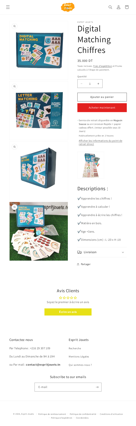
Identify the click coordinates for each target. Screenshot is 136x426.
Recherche (75, 348)
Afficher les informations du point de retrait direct (100, 142)
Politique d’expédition (61, 417)
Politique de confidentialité (83, 414)
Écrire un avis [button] (68, 312)
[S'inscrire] (97, 387)
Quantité (82, 76)
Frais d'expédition (102, 66)
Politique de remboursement (52, 414)
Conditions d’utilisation (111, 414)
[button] (8, 7)
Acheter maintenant (102, 107)
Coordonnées (82, 417)
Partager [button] (86, 264)
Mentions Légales (79, 356)
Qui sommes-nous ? (80, 364)
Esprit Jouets (27, 413)
